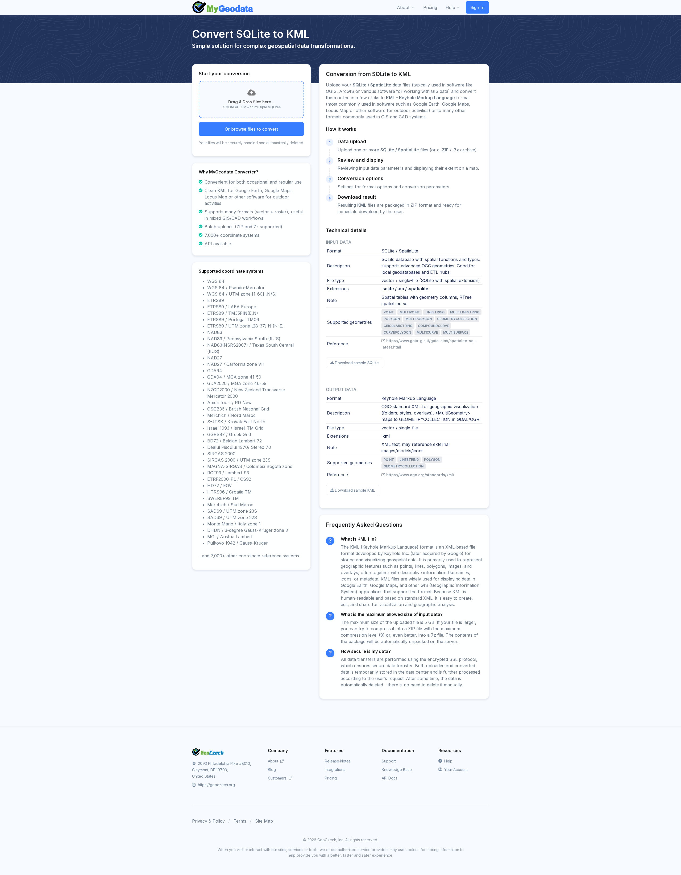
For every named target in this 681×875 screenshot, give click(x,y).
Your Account (455, 769)
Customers (278, 778)
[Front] (223, 7)
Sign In (477, 7)
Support (389, 761)
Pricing (331, 778)
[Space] (208, 751)
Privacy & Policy (208, 821)
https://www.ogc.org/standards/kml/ (420, 474)
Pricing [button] (430, 7)
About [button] (403, 7)
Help (447, 761)
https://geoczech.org (216, 784)
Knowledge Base (397, 769)
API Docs (389, 778)
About (273, 761)
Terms (240, 821)
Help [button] (450, 7)
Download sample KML (355, 490)
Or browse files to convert (251, 129)
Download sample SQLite (357, 362)
